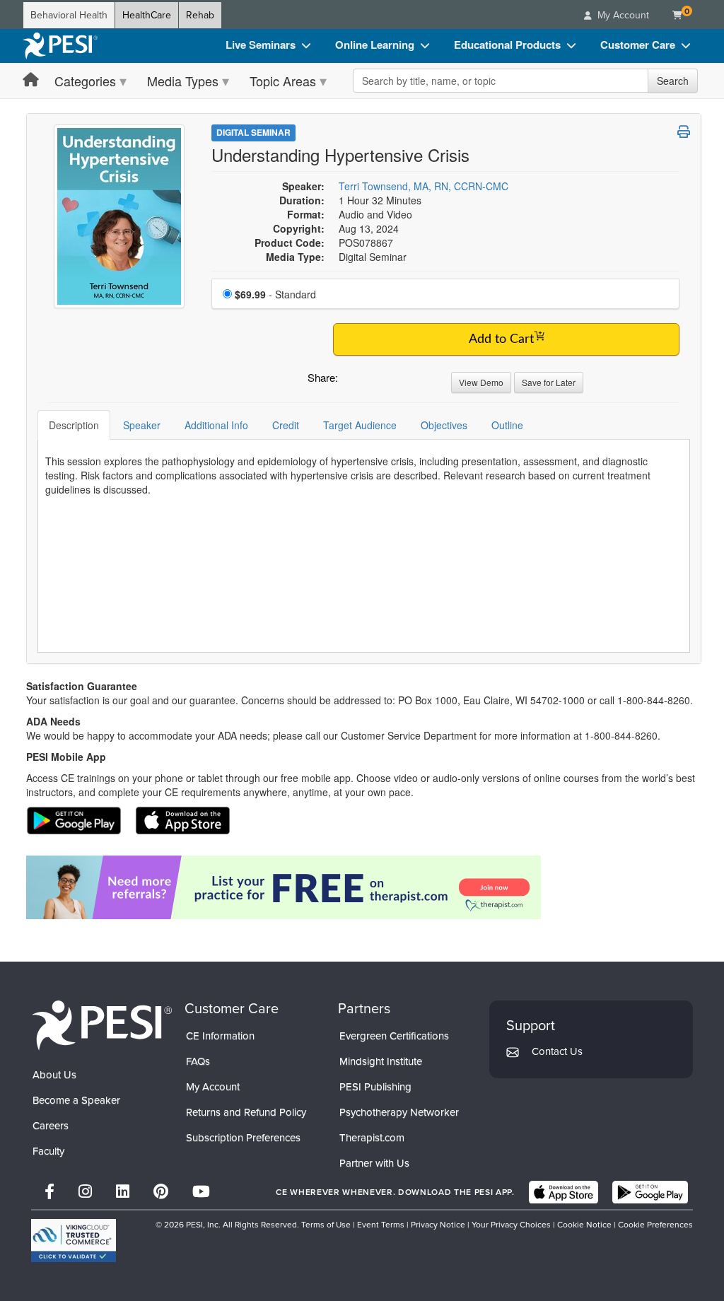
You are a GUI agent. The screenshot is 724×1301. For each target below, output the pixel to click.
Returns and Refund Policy (246, 1112)
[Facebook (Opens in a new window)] (49, 1191)
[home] (60, 46)
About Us (54, 1075)
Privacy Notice (438, 1224)
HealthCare (146, 15)
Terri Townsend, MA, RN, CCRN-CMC (423, 186)
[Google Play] (650, 1192)
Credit (285, 425)
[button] (351, 381)
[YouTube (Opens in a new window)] (201, 1191)
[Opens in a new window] (363, 887)
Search (673, 81)
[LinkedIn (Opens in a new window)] (122, 1191)
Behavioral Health (68, 15)
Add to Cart (501, 339)
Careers (51, 1125)
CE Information (220, 1036)
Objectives (444, 425)
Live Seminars (261, 44)
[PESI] (102, 1024)
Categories (85, 80)
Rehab (200, 15)
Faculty (48, 1151)
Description (74, 425)
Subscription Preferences (243, 1137)
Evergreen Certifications (394, 1036)
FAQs (198, 1061)
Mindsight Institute (380, 1061)
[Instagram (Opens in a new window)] (85, 1191)
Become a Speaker (76, 1100)
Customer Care (637, 44)
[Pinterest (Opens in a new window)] (161, 1191)
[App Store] (563, 1192)
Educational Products (507, 44)
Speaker (141, 425)
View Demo (481, 382)
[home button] (31, 80)
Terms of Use (326, 1224)
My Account (213, 1087)
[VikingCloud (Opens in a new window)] (73, 1240)
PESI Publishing (375, 1087)
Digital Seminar (253, 132)
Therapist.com (371, 1137)
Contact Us (557, 1051)
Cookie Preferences (655, 1224)
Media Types (182, 80)
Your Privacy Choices (511, 1224)
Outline (507, 425)
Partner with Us (374, 1163)
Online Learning (374, 44)
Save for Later (549, 382)
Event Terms (380, 1224)
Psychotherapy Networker (399, 1112)
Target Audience (360, 425)
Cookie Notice (584, 1224)
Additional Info (216, 425)
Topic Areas (283, 80)
